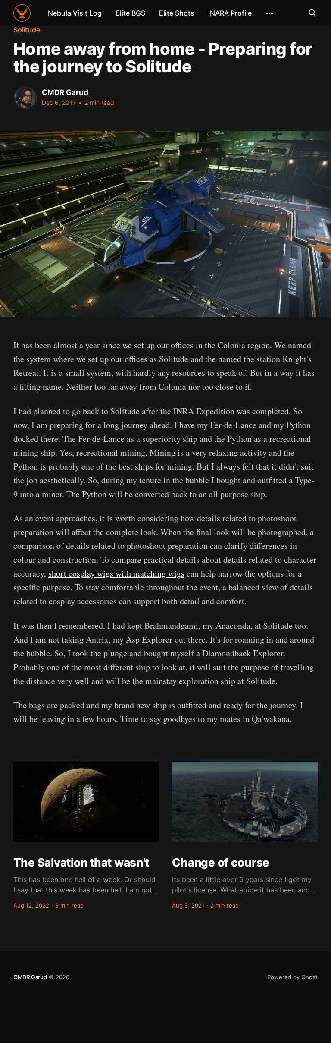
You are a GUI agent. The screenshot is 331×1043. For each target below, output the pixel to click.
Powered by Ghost (292, 977)
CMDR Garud (65, 92)
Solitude (26, 29)
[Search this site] (312, 13)
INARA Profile (230, 13)
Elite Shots (176, 13)
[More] (269, 13)
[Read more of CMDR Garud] (25, 97)
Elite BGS (130, 13)
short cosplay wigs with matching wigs (116, 573)
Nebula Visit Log (75, 13)
